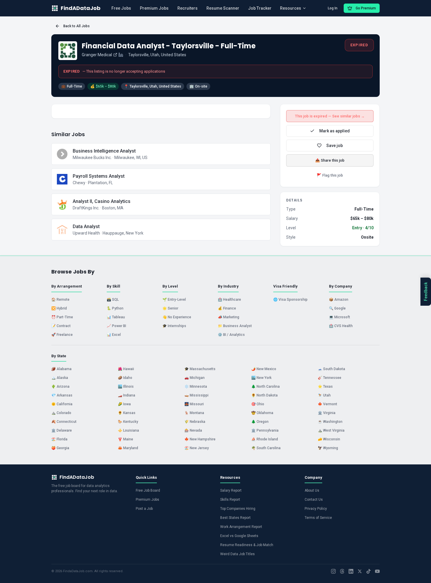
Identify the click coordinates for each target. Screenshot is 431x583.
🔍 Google (337, 308)
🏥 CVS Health (341, 326)
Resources (290, 8)
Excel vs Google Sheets (239, 536)
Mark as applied (334, 131)
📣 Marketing (228, 317)
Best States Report (235, 518)
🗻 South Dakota (331, 369)
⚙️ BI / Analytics (231, 335)
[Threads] (342, 571)
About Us (312, 490)
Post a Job (144, 509)
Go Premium (366, 8)
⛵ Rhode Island (264, 439)
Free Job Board (148, 490)
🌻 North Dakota (264, 395)
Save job (334, 145)
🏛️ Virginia (326, 413)
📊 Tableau (116, 317)
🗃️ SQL (113, 300)
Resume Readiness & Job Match (246, 545)
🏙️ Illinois (126, 386)
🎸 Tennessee (329, 378)
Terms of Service (318, 518)
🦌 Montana (194, 413)
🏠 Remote (60, 300)
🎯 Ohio (257, 404)
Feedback (425, 291)
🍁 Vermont (327, 404)
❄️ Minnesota (195, 386)
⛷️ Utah (324, 395)
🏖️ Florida (59, 439)
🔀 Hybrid (59, 308)
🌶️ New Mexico (263, 369)
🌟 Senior (170, 308)
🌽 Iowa (124, 404)
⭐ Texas (325, 386)
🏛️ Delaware (61, 430)
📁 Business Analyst (235, 326)
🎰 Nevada (193, 430)
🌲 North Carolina (265, 386)
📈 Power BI (116, 326)
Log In (332, 8)
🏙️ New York (261, 378)
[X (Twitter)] (359, 571)
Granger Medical (97, 54)
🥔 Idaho (125, 378)
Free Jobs (121, 8)
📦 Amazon (338, 300)
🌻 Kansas (126, 413)
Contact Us (314, 499)
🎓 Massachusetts (200, 369)
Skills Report (230, 499)
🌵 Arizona (60, 386)
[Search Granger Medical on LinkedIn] (120, 54)
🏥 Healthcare (229, 300)
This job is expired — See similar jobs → (330, 116)
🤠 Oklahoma (262, 413)
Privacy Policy (316, 509)
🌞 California (61, 404)
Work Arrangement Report (241, 527)
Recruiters (187, 8)
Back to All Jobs (76, 26)
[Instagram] (333, 571)
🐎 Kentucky (128, 422)
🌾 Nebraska (194, 422)
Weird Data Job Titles (237, 554)
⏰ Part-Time (62, 317)
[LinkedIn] (351, 571)
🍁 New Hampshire (200, 439)
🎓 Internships (174, 326)
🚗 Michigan (194, 378)
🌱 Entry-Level (174, 300)
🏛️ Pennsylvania (265, 430)
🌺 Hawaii (126, 369)
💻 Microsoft (339, 317)
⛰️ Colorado (61, 413)
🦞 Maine (125, 439)
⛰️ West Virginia (331, 430)
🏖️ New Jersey (196, 448)
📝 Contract (61, 326)
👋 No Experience (176, 317)
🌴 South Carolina (266, 448)
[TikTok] (368, 571)
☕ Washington (330, 422)
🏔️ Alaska (59, 378)
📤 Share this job (330, 160)
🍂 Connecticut (64, 422)
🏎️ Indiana (126, 395)
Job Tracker (260, 8)
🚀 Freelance (62, 335)
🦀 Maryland (128, 448)
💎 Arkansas (61, 395)
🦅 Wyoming (328, 448)
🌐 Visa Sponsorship (290, 300)
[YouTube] (377, 571)
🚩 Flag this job (330, 175)
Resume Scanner (222, 8)
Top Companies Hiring (237, 509)
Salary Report (231, 490)
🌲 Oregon (260, 422)
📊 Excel (114, 335)
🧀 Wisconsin (329, 439)
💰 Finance (227, 308)
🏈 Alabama (61, 369)
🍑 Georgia (60, 448)
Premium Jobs (154, 8)
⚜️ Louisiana (128, 430)
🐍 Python (115, 308)
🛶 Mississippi (196, 395)
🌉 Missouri (194, 404)
